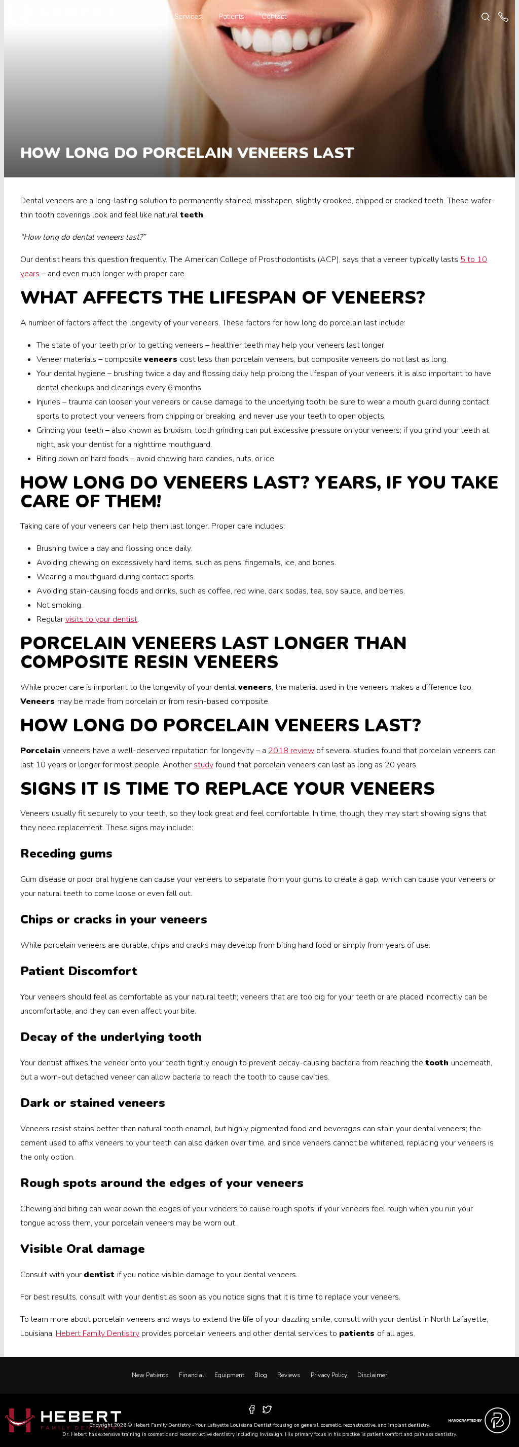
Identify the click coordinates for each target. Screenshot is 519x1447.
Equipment (229, 1375)
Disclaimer (372, 1375)
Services (188, 16)
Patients (231, 16)
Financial (191, 1375)
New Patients (150, 1375)
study (203, 764)
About (147, 16)
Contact (274, 16)
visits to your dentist (101, 619)
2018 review (291, 750)
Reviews (289, 1375)
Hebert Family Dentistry (97, 1333)
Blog (260, 1375)
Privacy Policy (329, 1375)
